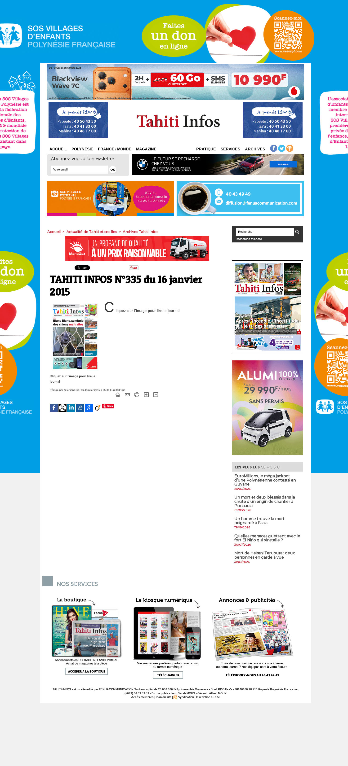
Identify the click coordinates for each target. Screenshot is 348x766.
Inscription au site (208, 697)
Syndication (186, 697)
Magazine (146, 149)
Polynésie (82, 149)
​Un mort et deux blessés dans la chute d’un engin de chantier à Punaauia (264, 501)
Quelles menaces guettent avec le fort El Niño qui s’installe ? (267, 538)
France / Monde (114, 149)
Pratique (206, 149)
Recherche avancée (249, 239)
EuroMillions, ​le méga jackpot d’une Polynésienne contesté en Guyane (265, 480)
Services (230, 149)
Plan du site (163, 697)
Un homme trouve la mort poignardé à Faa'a (259, 521)
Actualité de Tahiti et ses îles (92, 231)
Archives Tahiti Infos (140, 231)
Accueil (58, 149)
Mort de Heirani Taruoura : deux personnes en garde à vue (264, 555)
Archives (255, 149)
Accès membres (142, 697)
